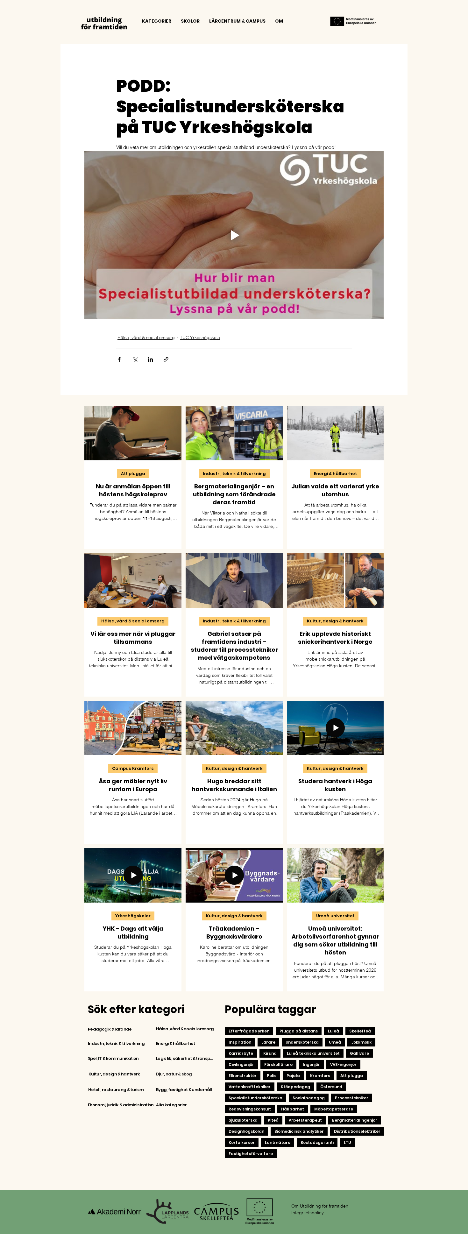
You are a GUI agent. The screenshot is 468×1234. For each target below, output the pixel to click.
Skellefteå (360, 1031)
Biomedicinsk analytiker (299, 1131)
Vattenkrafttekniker (250, 1086)
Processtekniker (351, 1098)
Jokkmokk (361, 1042)
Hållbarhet (292, 1109)
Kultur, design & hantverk (335, 621)
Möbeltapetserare (333, 1109)
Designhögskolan (246, 1131)
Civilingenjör (241, 1064)
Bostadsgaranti (317, 1142)
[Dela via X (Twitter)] (135, 359)
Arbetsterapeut (305, 1120)
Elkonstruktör (243, 1075)
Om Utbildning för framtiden (319, 1206)
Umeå (335, 1042)
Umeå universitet (335, 916)
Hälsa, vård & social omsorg (146, 337)
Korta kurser (242, 1142)
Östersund (331, 1086)
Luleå (333, 1031)
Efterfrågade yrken (249, 1031)
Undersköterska (302, 1042)
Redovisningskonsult (250, 1109)
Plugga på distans (299, 1031)
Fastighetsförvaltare (251, 1153)
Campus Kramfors (133, 768)
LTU (347, 1142)
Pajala (293, 1075)
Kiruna (270, 1053)
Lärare (268, 1042)
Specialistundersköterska (255, 1098)
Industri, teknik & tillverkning (234, 474)
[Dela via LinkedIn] (150, 359)
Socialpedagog (309, 1098)
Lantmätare (277, 1142)
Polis (271, 1075)
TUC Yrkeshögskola (200, 337)
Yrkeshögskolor (133, 916)
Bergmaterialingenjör (354, 1120)
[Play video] (234, 235)
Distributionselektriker (357, 1131)
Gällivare (359, 1053)
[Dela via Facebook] (119, 359)
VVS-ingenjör (343, 1064)
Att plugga (133, 474)
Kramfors (320, 1075)
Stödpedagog (295, 1086)
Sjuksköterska (243, 1120)
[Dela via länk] (166, 359)
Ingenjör (311, 1064)
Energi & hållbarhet (335, 474)
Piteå (273, 1120)
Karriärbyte (241, 1053)
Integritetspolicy (307, 1213)
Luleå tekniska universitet (313, 1053)
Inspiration (240, 1042)
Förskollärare (278, 1064)
